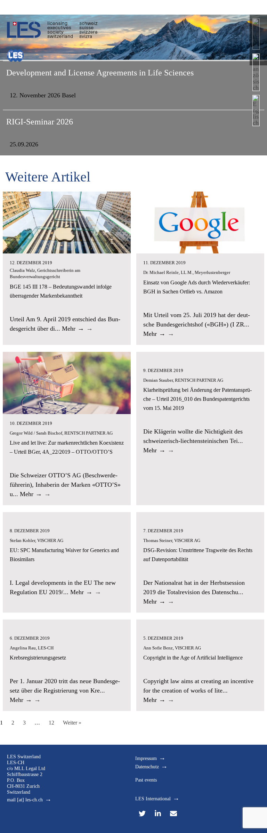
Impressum (146, 758)
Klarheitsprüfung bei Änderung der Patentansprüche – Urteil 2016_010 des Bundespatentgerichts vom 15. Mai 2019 (197, 399)
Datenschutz (147, 766)
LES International (153, 798)
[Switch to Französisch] (256, 74)
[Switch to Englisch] (256, 112)
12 (51, 723)
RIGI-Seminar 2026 (39, 122)
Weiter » (72, 723)
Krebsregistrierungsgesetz (38, 658)
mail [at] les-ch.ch (25, 799)
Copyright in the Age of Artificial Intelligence (193, 658)
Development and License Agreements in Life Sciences (100, 72)
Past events (146, 780)
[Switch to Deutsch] (256, 36)
